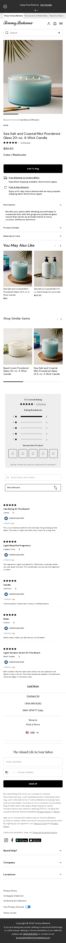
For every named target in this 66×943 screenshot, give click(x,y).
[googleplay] (22, 840)
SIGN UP (33, 783)
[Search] (59, 33)
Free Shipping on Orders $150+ (24, 178)
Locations (9, 874)
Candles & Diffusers (29, 119)
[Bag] (54, 23)
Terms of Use (40, 823)
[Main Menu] (61, 23)
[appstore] (35, 840)
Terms (56, 811)
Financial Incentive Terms (45, 832)
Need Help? (10, 850)
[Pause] (5, 6)
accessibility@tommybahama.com (33, 937)
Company (9, 862)
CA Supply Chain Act (13, 895)
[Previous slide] (57, 319)
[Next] (61, 246)
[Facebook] (12, 840)
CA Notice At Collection (14, 900)
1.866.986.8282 (30, 934)
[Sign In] (48, 23)
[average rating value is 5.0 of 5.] (11, 142)
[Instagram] (6, 840)
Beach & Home (10, 119)
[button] (35, 10)
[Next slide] (61, 319)
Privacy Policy (44, 811)
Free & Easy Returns (19, 187)
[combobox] (10, 772)
